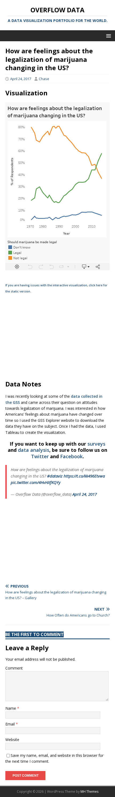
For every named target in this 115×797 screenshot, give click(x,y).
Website (12, 739)
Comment (14, 668)
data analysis (33, 450)
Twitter (40, 456)
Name (11, 708)
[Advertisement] (57, 336)
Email (10, 724)
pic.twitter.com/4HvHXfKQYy (35, 482)
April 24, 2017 (20, 78)
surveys (96, 444)
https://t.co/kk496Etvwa (84, 476)
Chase (44, 78)
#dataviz (55, 476)
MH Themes (89, 791)
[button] (108, 35)
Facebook (71, 456)
